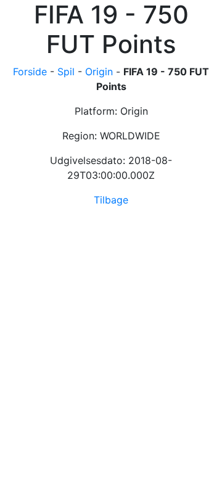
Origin (99, 71)
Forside (30, 71)
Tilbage (111, 200)
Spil (66, 71)
